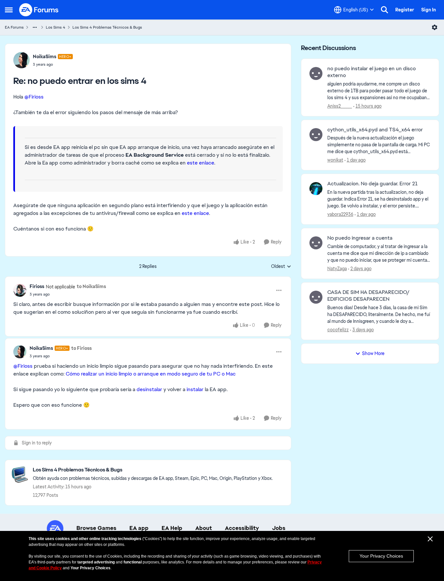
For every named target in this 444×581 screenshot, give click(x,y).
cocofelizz (338, 330)
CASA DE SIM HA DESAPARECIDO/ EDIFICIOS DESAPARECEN (368, 295)
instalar (195, 389)
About (203, 528)
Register (404, 10)
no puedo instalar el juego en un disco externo (371, 72)
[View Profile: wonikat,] (315, 134)
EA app (139, 528)
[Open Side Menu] (9, 10)
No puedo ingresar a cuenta (359, 238)
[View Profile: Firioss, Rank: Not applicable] (19, 290)
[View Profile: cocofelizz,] (315, 297)
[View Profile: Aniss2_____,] (315, 73)
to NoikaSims (91, 286)
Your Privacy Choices (381, 556)
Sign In (428, 10)
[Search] (384, 10)
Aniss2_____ (339, 106)
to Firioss (81, 348)
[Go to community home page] (39, 9)
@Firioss (34, 96)
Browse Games (96, 528)
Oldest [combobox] (281, 266)
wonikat (335, 160)
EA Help (172, 528)
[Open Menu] (434, 27)
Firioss (37, 286)
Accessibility (242, 528)
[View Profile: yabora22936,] (315, 188)
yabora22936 (340, 214)
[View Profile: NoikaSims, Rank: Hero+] (21, 60)
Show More (373, 353)
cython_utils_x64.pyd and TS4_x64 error (375, 129)
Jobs (278, 528)
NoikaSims (44, 56)
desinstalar (149, 389)
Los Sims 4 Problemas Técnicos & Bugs (107, 27)
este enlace (200, 162)
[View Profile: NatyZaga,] (315, 242)
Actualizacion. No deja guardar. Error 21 (372, 183)
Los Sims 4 (55, 27)
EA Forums (14, 27)
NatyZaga (337, 268)
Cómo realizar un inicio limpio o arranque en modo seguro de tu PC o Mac (151, 373)
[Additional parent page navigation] (35, 27)
